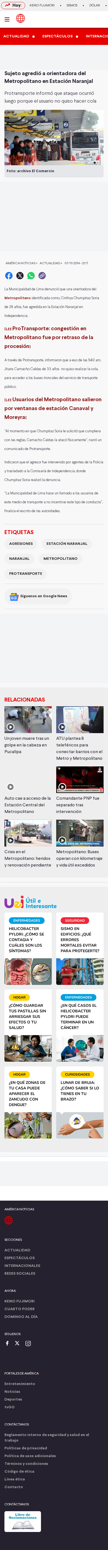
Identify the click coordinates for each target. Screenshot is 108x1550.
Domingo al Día (21, 1317)
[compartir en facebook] (8, 275)
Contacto (13, 1487)
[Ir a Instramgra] (29, 1344)
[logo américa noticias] (20, 18)
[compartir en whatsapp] (31, 275)
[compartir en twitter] (20, 275)
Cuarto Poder (19, 1309)
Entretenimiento (19, 1384)
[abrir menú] (8, 19)
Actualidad (17, 1250)
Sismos (72, 5)
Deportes (13, 1399)
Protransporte (25, 574)
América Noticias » (21, 263)
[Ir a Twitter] (19, 1344)
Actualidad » (51, 263)
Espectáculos (19, 1258)
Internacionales (22, 1266)
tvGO (9, 1407)
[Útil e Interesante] (54, 902)
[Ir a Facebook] (8, 1344)
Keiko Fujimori (42, 5)
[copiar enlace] (42, 275)
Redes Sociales (19, 1273)
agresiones (21, 544)
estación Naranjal (67, 544)
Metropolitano (60, 559)
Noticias (12, 1392)
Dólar (94, 5)
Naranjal (19, 559)
